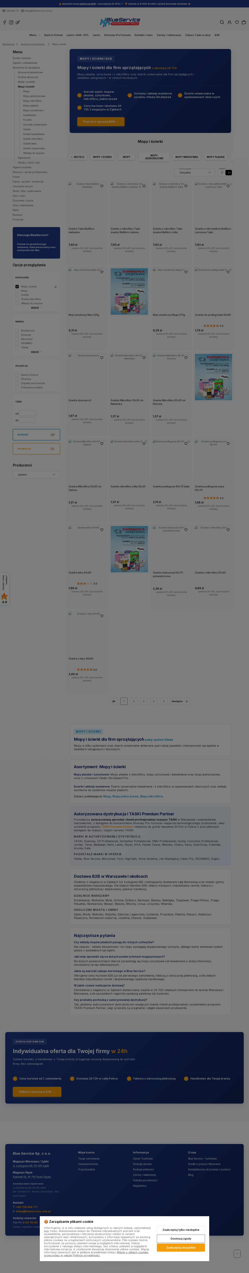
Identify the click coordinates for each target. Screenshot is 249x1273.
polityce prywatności (93, 1252)
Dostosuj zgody (181, 1238)
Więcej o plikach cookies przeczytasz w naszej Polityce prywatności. (96, 1254)
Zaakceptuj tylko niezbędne (180, 1229)
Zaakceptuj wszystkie (180, 1247)
